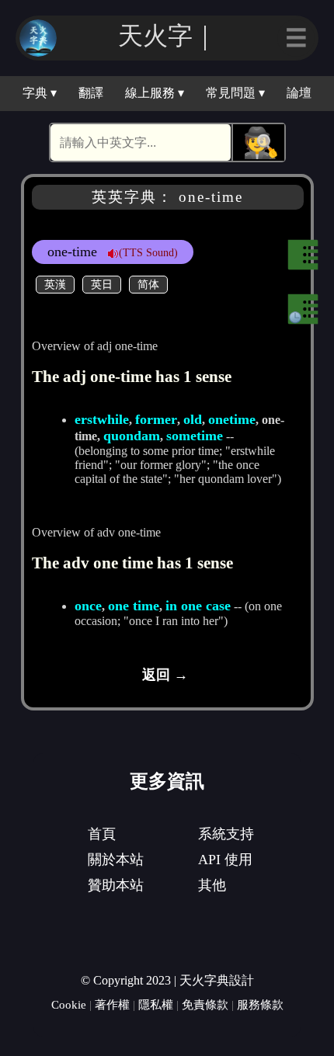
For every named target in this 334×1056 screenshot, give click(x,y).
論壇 (299, 92)
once (88, 605)
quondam (131, 435)
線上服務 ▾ (154, 92)
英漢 (55, 284)
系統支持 (226, 834)
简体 (148, 284)
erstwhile (102, 419)
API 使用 (225, 859)
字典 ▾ (40, 92)
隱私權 (155, 1004)
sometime (194, 435)
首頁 (102, 834)
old (192, 419)
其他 (212, 885)
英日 (102, 284)
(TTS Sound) (148, 252)
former (156, 419)
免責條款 (205, 1004)
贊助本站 (116, 885)
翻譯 (90, 92)
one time (133, 605)
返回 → (165, 675)
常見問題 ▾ (235, 92)
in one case (198, 605)
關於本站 (116, 859)
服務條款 (260, 1004)
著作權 (112, 1004)
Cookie (68, 1004)
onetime (232, 419)
